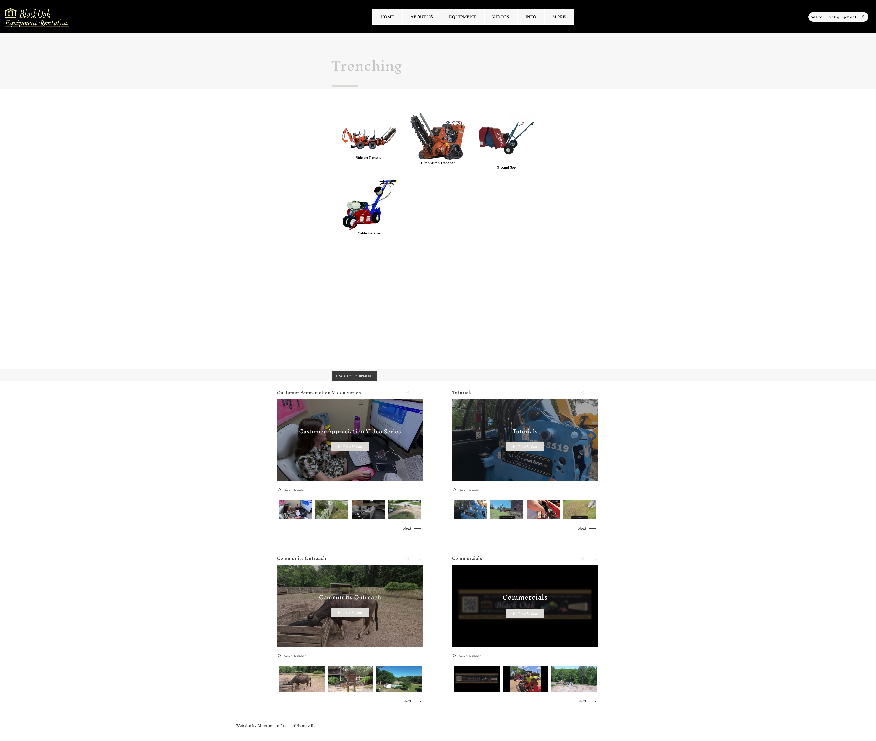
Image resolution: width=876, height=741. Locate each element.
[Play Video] (295, 509)
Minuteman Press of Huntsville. (287, 725)
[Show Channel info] (418, 392)
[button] (559, 17)
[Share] (408, 392)
